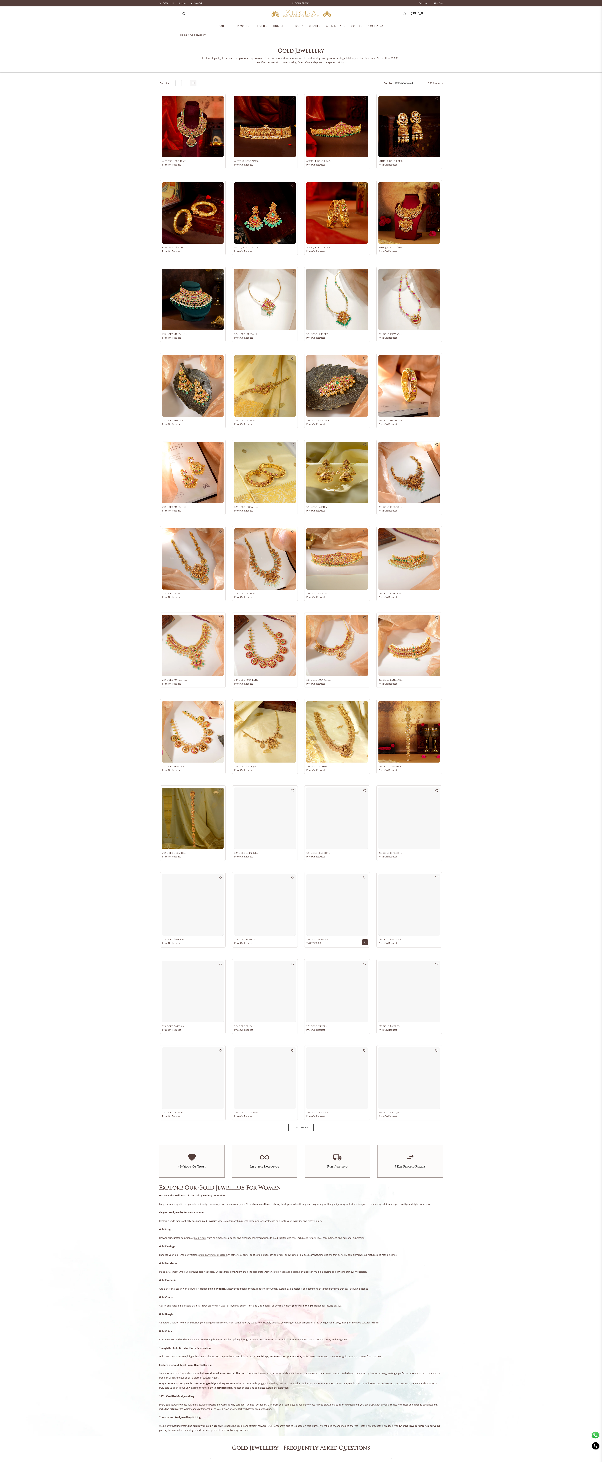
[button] (184, 14)
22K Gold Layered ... (390, 1026)
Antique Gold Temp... (174, 161)
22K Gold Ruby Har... (390, 939)
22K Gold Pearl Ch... (318, 939)
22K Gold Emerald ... (318, 334)
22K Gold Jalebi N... (317, 1026)
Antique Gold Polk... (390, 161)
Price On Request (171, 164)
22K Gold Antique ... (246, 766)
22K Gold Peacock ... (390, 507)
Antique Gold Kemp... (318, 161)
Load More (301, 1127)
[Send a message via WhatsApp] (595, 1435)
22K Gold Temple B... (173, 766)
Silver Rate (438, 3)
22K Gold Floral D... (246, 507)
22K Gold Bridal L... (245, 1026)
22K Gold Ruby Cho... (318, 680)
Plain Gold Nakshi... (174, 247)
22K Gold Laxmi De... (174, 853)
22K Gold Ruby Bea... (390, 334)
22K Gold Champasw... (246, 1112)
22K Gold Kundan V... (318, 593)
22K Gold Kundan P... (246, 334)
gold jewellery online (274, 1383)
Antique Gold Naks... (246, 161)
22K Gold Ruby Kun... (246, 680)
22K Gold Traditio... (390, 766)
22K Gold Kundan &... (174, 334)
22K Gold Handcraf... (391, 420)
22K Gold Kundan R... (390, 593)
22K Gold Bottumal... (174, 1026)
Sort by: (388, 83)
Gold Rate (423, 3)
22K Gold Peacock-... (318, 1112)
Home (183, 34)
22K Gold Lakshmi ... (245, 420)
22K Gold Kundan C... (174, 420)
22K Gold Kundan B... (318, 420)
